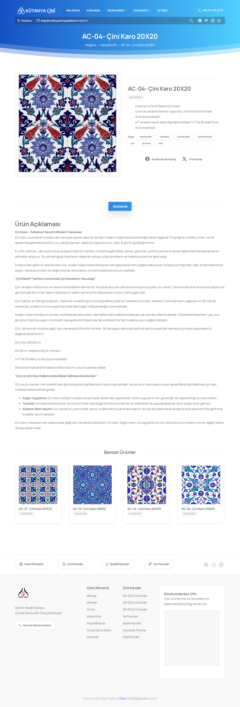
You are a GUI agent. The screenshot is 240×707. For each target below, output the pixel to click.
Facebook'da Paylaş (164, 159)
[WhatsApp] (219, 20)
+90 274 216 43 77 (212, 10)
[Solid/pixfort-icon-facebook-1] (206, 564)
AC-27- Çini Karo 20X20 (35, 509)
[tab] (120, 206)
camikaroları (183, 136)
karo (160, 143)
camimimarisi (205, 136)
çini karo (146, 143)
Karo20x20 (109, 45)
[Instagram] (212, 20)
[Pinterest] (206, 20)
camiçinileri (146, 136)
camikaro (164, 136)
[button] (113, 77)
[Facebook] (200, 20)
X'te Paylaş (195, 159)
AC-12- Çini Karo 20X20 (89, 509)
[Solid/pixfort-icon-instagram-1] (214, 564)
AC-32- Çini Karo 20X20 (198, 509)
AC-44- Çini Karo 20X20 (144, 509)
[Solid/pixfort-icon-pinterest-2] (221, 564)
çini (132, 143)
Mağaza (90, 45)
